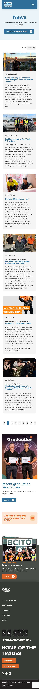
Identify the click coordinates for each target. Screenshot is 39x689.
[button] (33, 4)
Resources (5, 610)
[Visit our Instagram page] (6, 673)
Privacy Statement (25, 682)
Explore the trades (9, 600)
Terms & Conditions (9, 682)
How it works (7, 605)
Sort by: (23, 48)
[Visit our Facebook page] (3, 673)
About (4, 620)
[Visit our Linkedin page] (10, 673)
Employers (6, 615)
